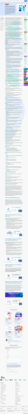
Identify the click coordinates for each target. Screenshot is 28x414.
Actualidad (25, 72)
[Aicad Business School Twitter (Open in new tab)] (25, 413)
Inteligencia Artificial (7, 200)
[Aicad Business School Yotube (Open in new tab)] (24, 413)
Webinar (16, 392)
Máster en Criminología (17, 410)
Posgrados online (25, 81)
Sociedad (25, 76)
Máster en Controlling (3, 410)
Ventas (1, 408)
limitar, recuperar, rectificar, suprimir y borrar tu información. (12, 367)
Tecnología (7, 4)
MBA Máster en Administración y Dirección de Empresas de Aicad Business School (2, 29)
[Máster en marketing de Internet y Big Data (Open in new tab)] (18, 314)
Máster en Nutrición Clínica (25, 410)
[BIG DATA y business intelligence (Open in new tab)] (9, 314)
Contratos (16, 402)
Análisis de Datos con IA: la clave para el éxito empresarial (2, 26)
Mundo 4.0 (16, 406)
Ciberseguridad (25, 71)
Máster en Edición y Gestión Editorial (12, 410)
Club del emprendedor (3, 403)
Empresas (25, 80)
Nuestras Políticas (3, 388)
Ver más (19, 211)
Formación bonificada (17, 404)
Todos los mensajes (25, 69)
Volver (1, 4)
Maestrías (25, 75)
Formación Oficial (25, 83)
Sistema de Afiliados (17, 388)
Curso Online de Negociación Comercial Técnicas (13, 406)
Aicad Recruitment (17, 397)
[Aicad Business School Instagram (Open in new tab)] (26, 413)
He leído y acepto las (12, 363)
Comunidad (25, 70)
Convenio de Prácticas (3, 398)
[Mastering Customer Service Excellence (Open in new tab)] (18, 328)
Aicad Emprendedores (17, 398)
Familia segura (2, 392)
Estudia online (25, 79)
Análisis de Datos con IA (9, 21)
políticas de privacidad (14, 363)
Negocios (25, 73)
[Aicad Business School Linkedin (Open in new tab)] (23, 413)
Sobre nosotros (2, 383)
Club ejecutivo (2, 402)
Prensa (16, 387)
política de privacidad (10, 365)
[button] (15, 4)
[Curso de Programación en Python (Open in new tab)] (9, 328)
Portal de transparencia (3, 387)
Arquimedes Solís (10, 339)
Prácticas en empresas (25, 78)
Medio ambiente (9, 408)
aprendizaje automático (18, 201)
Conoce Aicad (16, 383)
